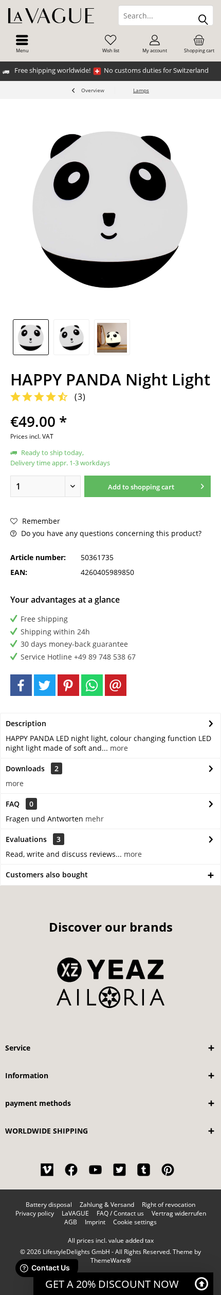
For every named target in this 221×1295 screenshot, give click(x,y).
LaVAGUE (75, 1213)
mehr (94, 819)
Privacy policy (34, 1213)
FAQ (19, 804)
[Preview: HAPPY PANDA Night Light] (31, 337)
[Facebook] (21, 685)
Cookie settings (135, 1222)
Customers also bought (47, 874)
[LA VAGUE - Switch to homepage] (55, 15)
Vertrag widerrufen (179, 1213)
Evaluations (26, 839)
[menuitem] (22, 43)
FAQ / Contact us (120, 1213)
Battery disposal (49, 1205)
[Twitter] (45, 685)
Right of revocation (168, 1205)
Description (26, 723)
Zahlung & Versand (107, 1205)
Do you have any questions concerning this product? (110, 533)
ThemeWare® (110, 1260)
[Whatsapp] (92, 685)
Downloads (25, 768)
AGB (70, 1222)
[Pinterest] (68, 685)
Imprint (95, 1222)
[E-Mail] (115, 685)
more (118, 748)
